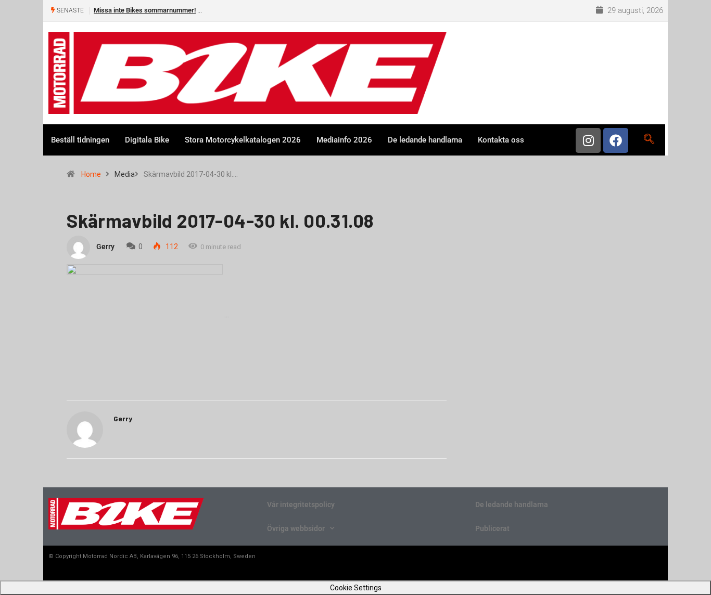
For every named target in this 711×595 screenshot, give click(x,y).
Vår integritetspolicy (301, 504)
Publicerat (492, 528)
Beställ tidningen (80, 140)
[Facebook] (615, 140)
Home (91, 174)
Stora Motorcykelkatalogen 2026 (243, 140)
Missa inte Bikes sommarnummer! (145, 10)
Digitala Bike (147, 140)
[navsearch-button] (649, 140)
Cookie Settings (356, 588)
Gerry (105, 246)
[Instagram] (588, 140)
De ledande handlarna (425, 140)
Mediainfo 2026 (344, 140)
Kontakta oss (501, 140)
